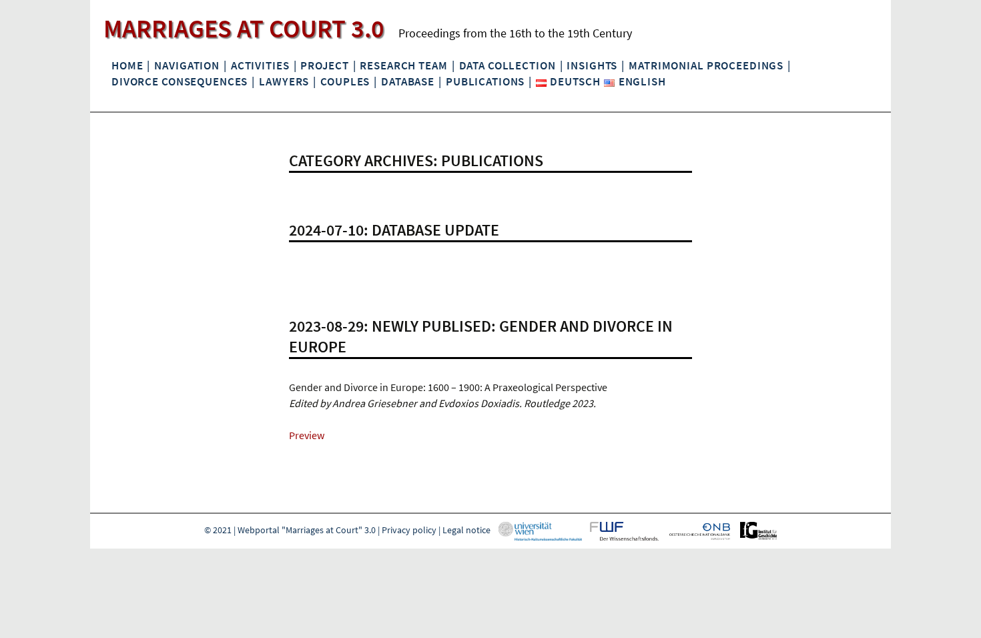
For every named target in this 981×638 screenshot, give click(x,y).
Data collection (507, 65)
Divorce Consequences (179, 81)
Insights (592, 65)
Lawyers (284, 81)
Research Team (403, 65)
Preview (306, 435)
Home (127, 65)
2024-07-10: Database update (394, 230)
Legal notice (466, 531)
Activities (260, 65)
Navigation (187, 65)
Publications (485, 81)
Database (407, 81)
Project (324, 65)
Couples (345, 81)
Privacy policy (409, 531)
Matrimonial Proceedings (706, 65)
